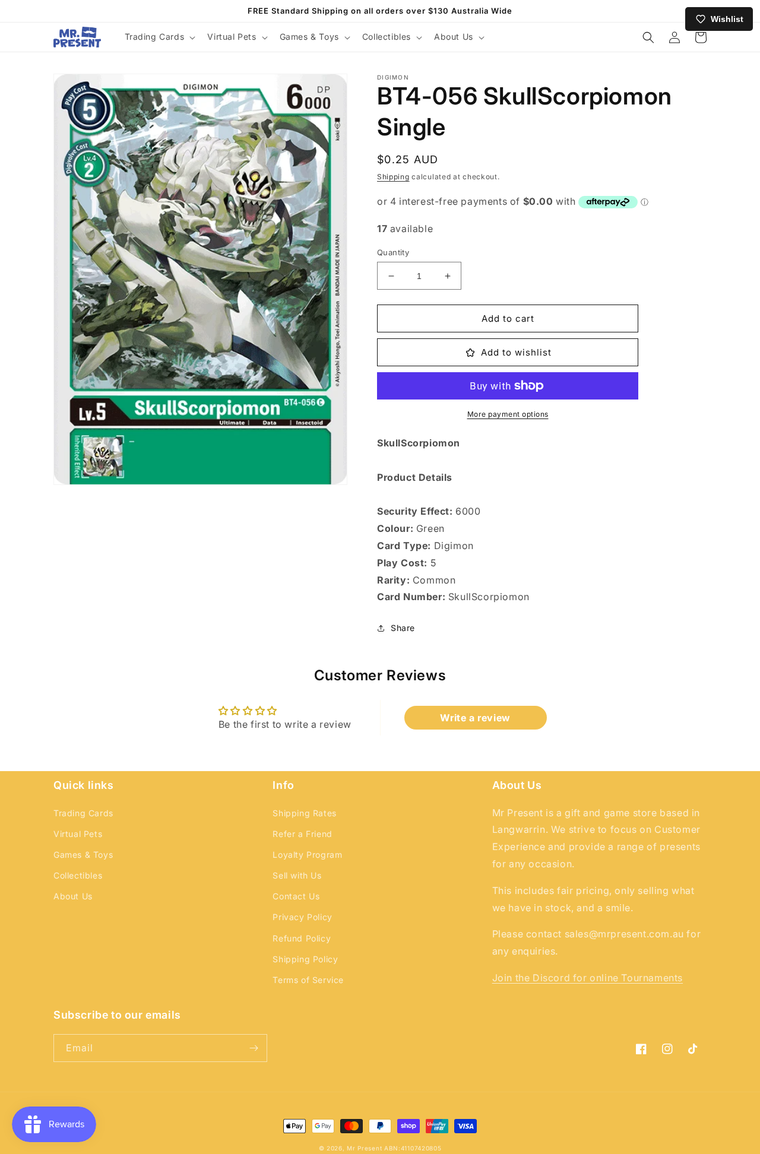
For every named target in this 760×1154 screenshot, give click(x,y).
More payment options (508, 414)
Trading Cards (83, 813)
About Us (73, 896)
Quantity (393, 252)
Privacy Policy (302, 917)
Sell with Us (297, 875)
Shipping (393, 176)
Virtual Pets (77, 834)
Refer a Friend (302, 834)
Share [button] (403, 628)
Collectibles (77, 875)
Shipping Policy (305, 959)
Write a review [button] (475, 718)
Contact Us (296, 896)
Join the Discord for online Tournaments (587, 978)
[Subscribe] (253, 1048)
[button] (159, 36)
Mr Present (364, 1148)
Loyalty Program (307, 854)
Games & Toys (83, 854)
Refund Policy (302, 938)
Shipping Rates (304, 813)
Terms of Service (308, 980)
